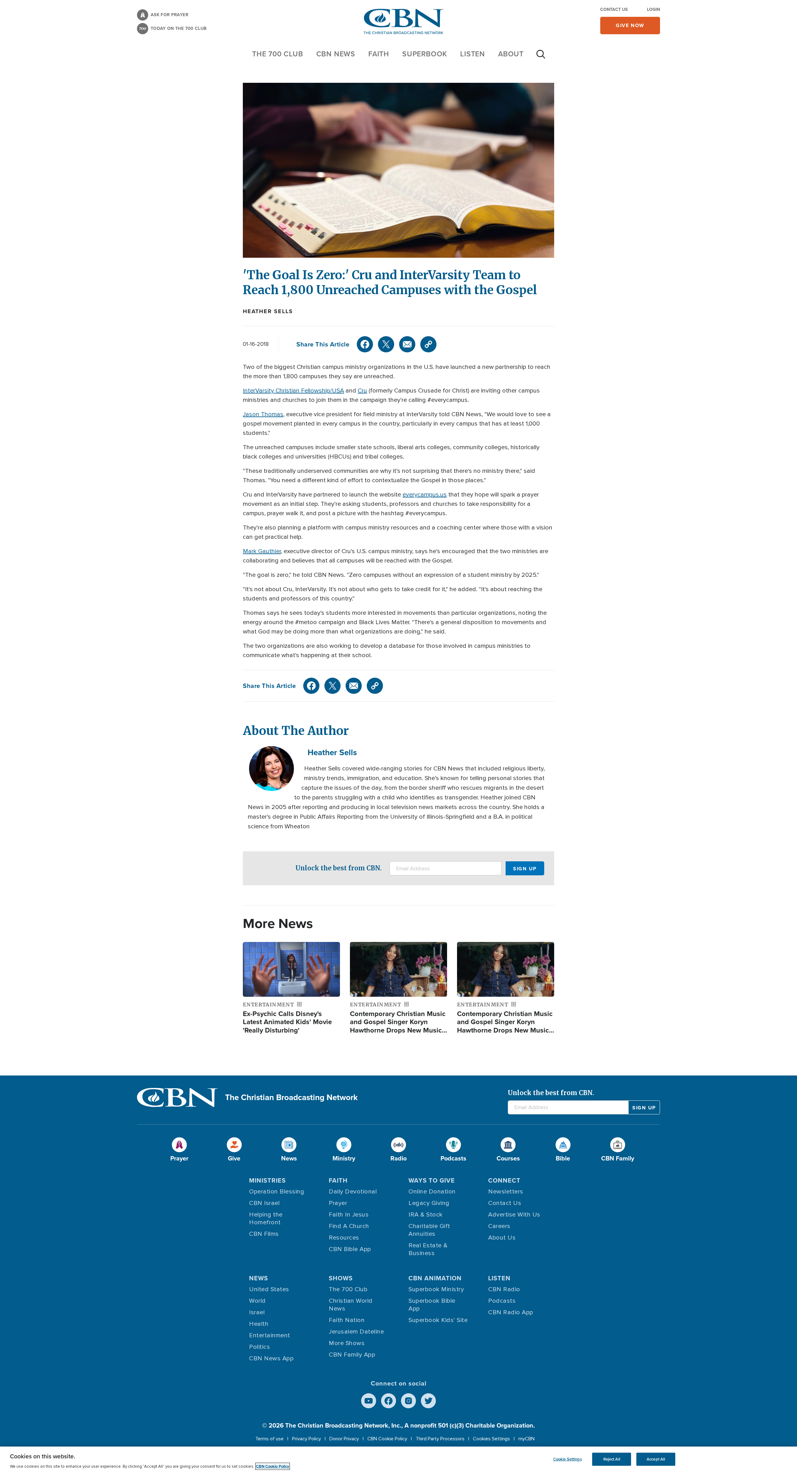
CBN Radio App (510, 1312)
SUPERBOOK (424, 54)
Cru (362, 390)
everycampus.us (425, 494)
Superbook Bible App (431, 1304)
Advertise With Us (514, 1214)
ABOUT (511, 54)
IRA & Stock (425, 1214)
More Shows (347, 1343)
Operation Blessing (276, 1191)
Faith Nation (347, 1320)
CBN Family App (352, 1354)
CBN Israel (264, 1203)
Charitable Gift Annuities (429, 1230)
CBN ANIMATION (435, 1278)
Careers (499, 1226)
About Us (502, 1237)
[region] (398, 1460)
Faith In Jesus (349, 1214)
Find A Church (349, 1226)
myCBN (526, 1439)
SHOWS (341, 1278)
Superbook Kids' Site (438, 1320)
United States (269, 1289)
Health (258, 1324)
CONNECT (504, 1180)
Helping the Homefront (266, 1218)
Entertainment (269, 1335)
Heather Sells (268, 311)
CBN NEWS (335, 54)
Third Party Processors (440, 1439)
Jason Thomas (263, 414)
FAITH (378, 54)
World (257, 1301)
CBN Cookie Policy (387, 1439)
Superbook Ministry (436, 1289)
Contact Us (614, 9)
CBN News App (271, 1358)
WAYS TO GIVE (431, 1180)
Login (653, 9)
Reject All (611, 1459)
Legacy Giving (429, 1203)
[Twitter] (386, 344)
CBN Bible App (350, 1249)
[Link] (428, 344)
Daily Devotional (353, 1191)
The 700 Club (277, 54)
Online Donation (432, 1191)
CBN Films (264, 1234)
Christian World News (351, 1304)
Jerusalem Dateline (356, 1331)
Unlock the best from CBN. (338, 868)
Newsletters (505, 1191)
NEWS (258, 1278)
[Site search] (540, 57)
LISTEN (472, 54)
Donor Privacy (344, 1439)
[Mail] (407, 344)
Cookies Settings (491, 1439)
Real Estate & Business (428, 1249)
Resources (344, 1237)
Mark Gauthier (262, 551)
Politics (259, 1347)
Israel (257, 1312)
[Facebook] (365, 344)
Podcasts (502, 1301)
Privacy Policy (306, 1439)
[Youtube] (368, 1400)
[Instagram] (408, 1400)
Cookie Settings (567, 1459)
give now (630, 25)
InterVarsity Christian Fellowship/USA (293, 390)
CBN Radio (504, 1289)
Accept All (656, 1459)
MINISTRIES (267, 1180)
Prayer (338, 1203)
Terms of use (269, 1439)
